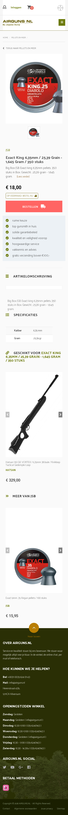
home (5, 37)
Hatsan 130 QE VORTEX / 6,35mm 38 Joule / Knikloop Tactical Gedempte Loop (33, 463)
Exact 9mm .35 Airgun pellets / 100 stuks (26, 598)
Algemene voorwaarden (25, 808)
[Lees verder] (23, 177)
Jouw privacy (47, 808)
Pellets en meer (18, 37)
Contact (6, 808)
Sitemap (61, 808)
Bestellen (30, 207)
